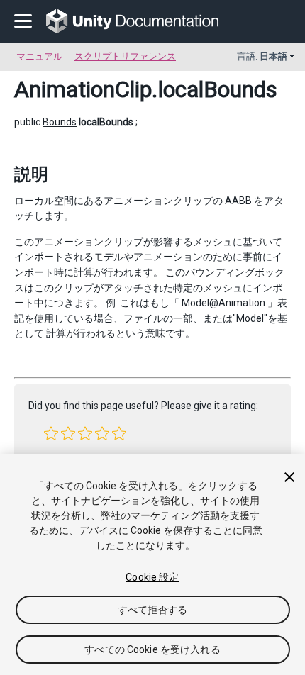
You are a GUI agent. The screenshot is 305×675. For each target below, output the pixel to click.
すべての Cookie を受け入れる (152, 649)
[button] (51, 433)
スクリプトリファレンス (125, 56)
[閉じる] (289, 477)
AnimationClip (83, 89)
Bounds (60, 122)
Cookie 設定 (152, 577)
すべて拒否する (153, 609)
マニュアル (39, 56)
